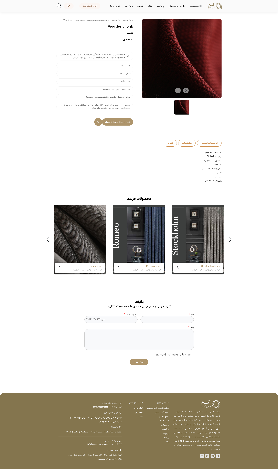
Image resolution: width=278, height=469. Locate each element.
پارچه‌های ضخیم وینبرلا (84, 20)
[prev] (178, 90)
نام (191, 314)
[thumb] (182, 107)
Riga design (96, 266)
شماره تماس (131, 314)
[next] (186, 90)
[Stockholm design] (198, 239)
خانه (131, 20)
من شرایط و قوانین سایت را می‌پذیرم (174, 354)
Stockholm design (210, 266)
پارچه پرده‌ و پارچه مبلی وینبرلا (106, 20)
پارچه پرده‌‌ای (124, 20)
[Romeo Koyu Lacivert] (138, 210)
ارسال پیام (139, 362)
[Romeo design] (139, 239)
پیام (191, 327)
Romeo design (153, 266)
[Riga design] (80, 239)
